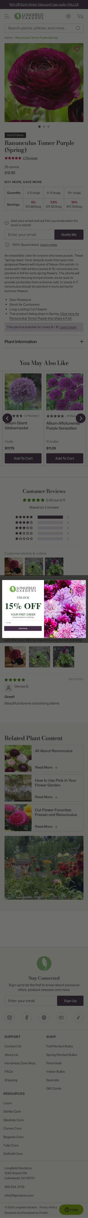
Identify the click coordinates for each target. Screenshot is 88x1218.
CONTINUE (23, 628)
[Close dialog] (83, 583)
